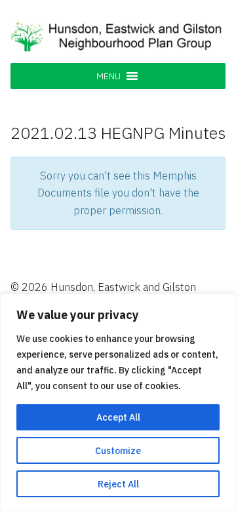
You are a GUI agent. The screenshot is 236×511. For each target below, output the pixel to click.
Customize (118, 451)
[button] (108, 76)
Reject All (118, 484)
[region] (118, 402)
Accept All (118, 417)
